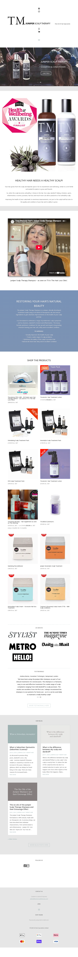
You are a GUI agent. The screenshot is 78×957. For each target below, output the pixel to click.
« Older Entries (12, 839)
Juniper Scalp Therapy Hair (26, 752)
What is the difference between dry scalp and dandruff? (52, 749)
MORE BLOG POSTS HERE (39, 845)
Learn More (46, 73)
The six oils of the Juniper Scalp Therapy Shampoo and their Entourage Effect (21, 807)
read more (13, 774)
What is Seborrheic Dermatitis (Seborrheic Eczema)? (22, 748)
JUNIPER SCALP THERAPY (54, 61)
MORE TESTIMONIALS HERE (39, 705)
